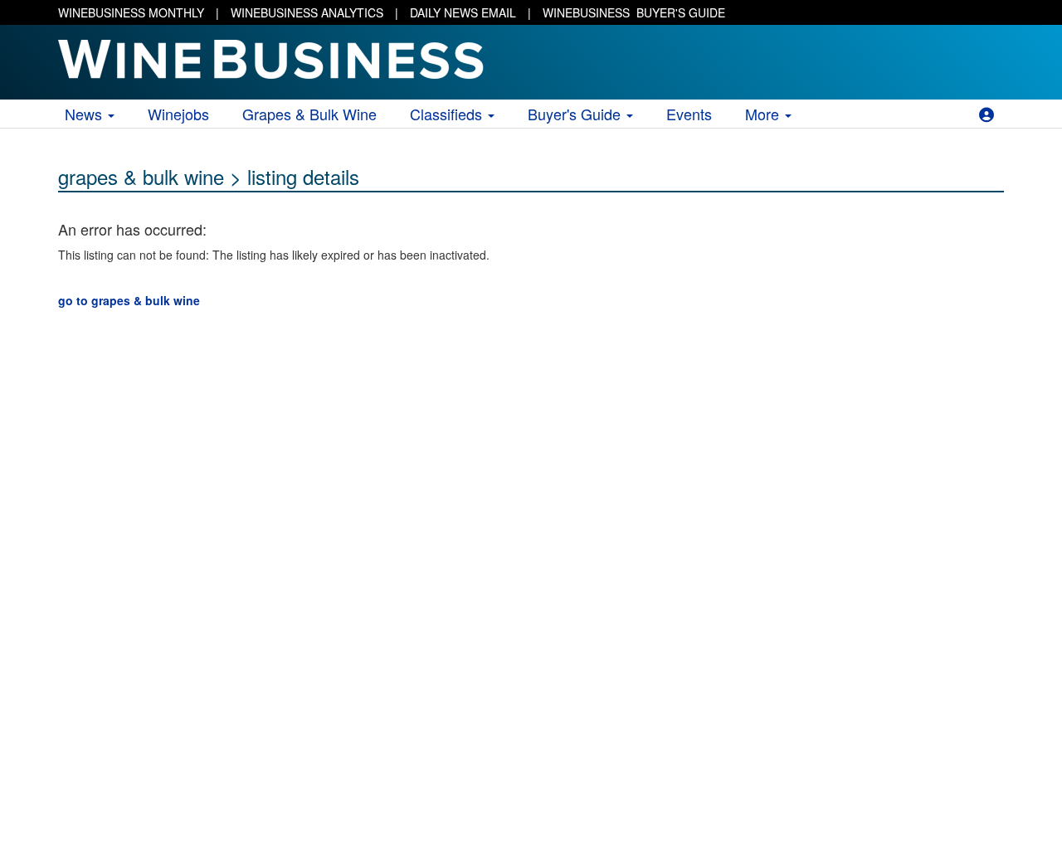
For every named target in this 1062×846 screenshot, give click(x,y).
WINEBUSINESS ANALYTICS (307, 12)
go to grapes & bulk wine (129, 300)
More (764, 113)
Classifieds (448, 113)
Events (689, 113)
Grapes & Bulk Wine (309, 113)
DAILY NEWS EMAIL (463, 12)
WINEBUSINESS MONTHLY (131, 12)
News (85, 113)
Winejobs (178, 113)
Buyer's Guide (576, 113)
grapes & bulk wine (141, 176)
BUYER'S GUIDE (634, 12)
